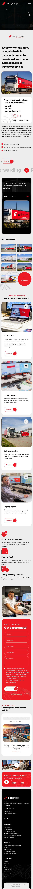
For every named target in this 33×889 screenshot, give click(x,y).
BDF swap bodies (8, 829)
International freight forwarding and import (16, 718)
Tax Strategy (7, 876)
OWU (5, 875)
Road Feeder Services (9, 831)
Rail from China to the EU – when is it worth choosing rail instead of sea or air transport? (16, 747)
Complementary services (10, 853)
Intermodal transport (9, 837)
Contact (6, 867)
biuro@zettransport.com (10, 813)
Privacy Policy (7, 869)
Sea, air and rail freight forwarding (12, 845)
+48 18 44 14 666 (17, 783)
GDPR (5, 871)
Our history (6, 863)
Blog (5, 865)
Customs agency (8, 849)
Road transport (9, 196)
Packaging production (9, 851)
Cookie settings (8, 873)
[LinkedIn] (7, 818)
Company (6, 861)
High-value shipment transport (11, 833)
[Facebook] (4, 818)
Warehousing (7, 847)
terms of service (18, 694)
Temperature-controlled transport (12, 835)
